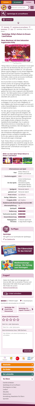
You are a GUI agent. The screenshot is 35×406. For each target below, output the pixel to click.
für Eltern (28, 2)
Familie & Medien (8, 383)
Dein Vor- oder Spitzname (10, 324)
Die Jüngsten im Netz (9, 387)
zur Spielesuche (10, 239)
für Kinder (6, 2)
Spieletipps (4, 29)
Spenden (6, 399)
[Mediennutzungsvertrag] (17, 265)
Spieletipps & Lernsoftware (20, 27)
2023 (12, 29)
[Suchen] (9, 7)
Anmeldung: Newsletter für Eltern (13, 396)
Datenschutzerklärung (10, 288)
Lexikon (5, 389)
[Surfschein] (17, 250)
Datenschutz (7, 394)
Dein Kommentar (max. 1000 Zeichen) (14, 330)
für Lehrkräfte (17, 2)
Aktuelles (6, 392)
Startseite (6, 27)
